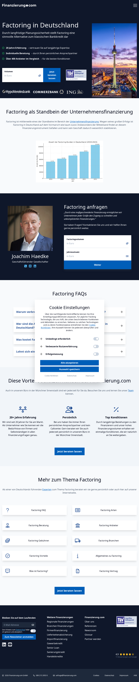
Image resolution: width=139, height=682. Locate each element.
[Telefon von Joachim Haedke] (25, 266)
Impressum (124, 675)
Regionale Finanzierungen (60, 621)
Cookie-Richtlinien (51, 376)
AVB (135, 675)
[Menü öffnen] (135, 5)
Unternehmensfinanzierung (84, 121)
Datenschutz (20, 630)
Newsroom (90, 630)
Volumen (8, 71)
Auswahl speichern (69, 369)
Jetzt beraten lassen (52, 75)
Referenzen (91, 625)
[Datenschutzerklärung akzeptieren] (33, 631)
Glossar (89, 634)
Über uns (89, 621)
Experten (47, 489)
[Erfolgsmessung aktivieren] (96, 354)
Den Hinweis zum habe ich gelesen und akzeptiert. (15, 631)
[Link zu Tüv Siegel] (76, 75)
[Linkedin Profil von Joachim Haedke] (35, 266)
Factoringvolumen (75, 239)
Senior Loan (53, 647)
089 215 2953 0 (42, 675)
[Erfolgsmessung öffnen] (41, 354)
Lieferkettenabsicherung (59, 634)
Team (131, 390)
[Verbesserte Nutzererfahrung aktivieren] (96, 346)
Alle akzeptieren (69, 362)
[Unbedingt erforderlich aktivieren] (96, 338)
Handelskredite (55, 656)
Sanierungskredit (56, 652)
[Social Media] (4, 644)
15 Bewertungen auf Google (126, 657)
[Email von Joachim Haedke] (30, 266)
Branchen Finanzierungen (60, 625)
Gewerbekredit (54, 643)
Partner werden (93, 639)
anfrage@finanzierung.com (66, 675)
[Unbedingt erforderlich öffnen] (41, 339)
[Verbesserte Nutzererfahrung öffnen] (41, 346)
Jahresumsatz (73, 252)
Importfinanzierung (57, 639)
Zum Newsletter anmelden (19, 636)
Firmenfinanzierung (57, 630)
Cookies (96, 675)
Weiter (97, 264)
